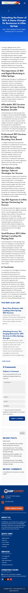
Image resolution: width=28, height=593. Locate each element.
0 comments (19, 31)
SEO (13, 31)
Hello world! (6, 441)
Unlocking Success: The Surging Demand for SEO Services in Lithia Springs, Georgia (13, 450)
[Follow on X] (5, 579)
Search (22, 433)
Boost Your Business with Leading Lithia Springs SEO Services (13, 311)
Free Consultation (14, 508)
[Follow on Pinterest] (11, 579)
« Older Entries (5, 361)
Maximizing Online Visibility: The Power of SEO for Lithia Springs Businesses (12, 456)
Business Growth (16, 29)
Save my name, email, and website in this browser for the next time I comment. (14, 412)
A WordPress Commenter (11, 472)
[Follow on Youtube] (8, 579)
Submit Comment (17, 418)
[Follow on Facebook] (2, 579)
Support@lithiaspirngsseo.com (14, 503)
